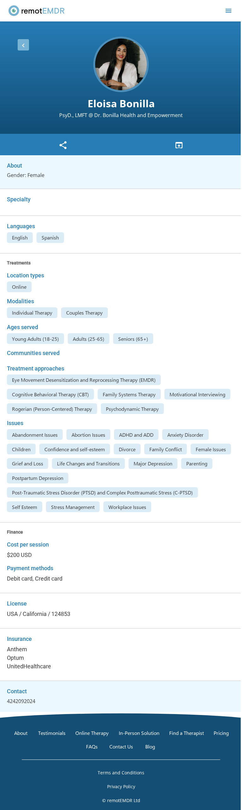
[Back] (23, 44)
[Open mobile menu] (228, 10)
